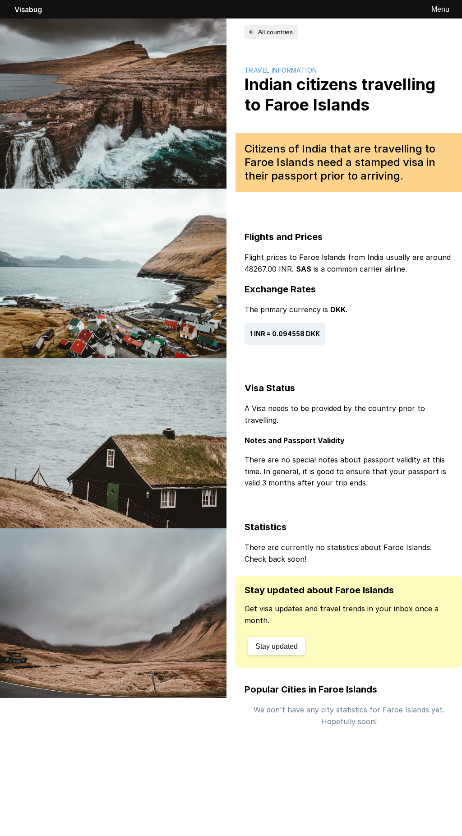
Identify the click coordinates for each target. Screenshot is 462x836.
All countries (275, 32)
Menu (440, 9)
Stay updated (276, 646)
